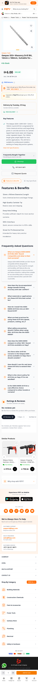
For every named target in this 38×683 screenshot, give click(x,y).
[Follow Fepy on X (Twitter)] (11, 511)
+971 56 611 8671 (9, 547)
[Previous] (4, 457)
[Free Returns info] (14, 82)
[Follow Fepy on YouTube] (32, 511)
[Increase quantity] (13, 672)
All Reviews (8, 417)
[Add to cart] (15, 469)
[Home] (7, 9)
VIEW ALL (31, 582)
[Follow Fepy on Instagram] (16, 511)
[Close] (2, 3)
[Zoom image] (32, 47)
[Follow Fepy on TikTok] (27, 511)
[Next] (34, 457)
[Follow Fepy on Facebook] (6, 511)
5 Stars (21, 417)
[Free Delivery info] (17, 112)
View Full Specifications (11, 148)
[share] (31, 31)
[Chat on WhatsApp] (4, 665)
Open (33, 3)
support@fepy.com (10, 528)
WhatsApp (20, 161)
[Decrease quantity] (3, 672)
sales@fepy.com (9, 538)
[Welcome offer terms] (21, 89)
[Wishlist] (31, 26)
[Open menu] (2, 9)
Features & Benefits (12, 181)
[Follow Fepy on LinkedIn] (22, 511)
